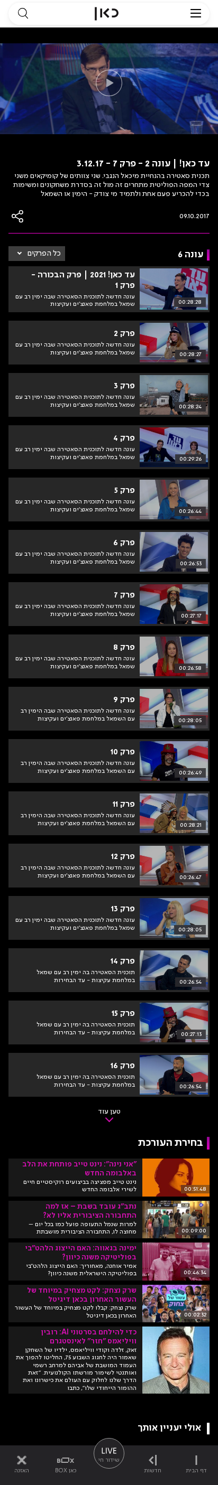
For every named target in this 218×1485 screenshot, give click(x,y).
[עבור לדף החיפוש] (22, 13)
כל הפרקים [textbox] (44, 253)
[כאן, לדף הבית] (107, 14)
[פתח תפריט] (195, 14)
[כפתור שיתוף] (18, 216)
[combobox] (36, 253)
